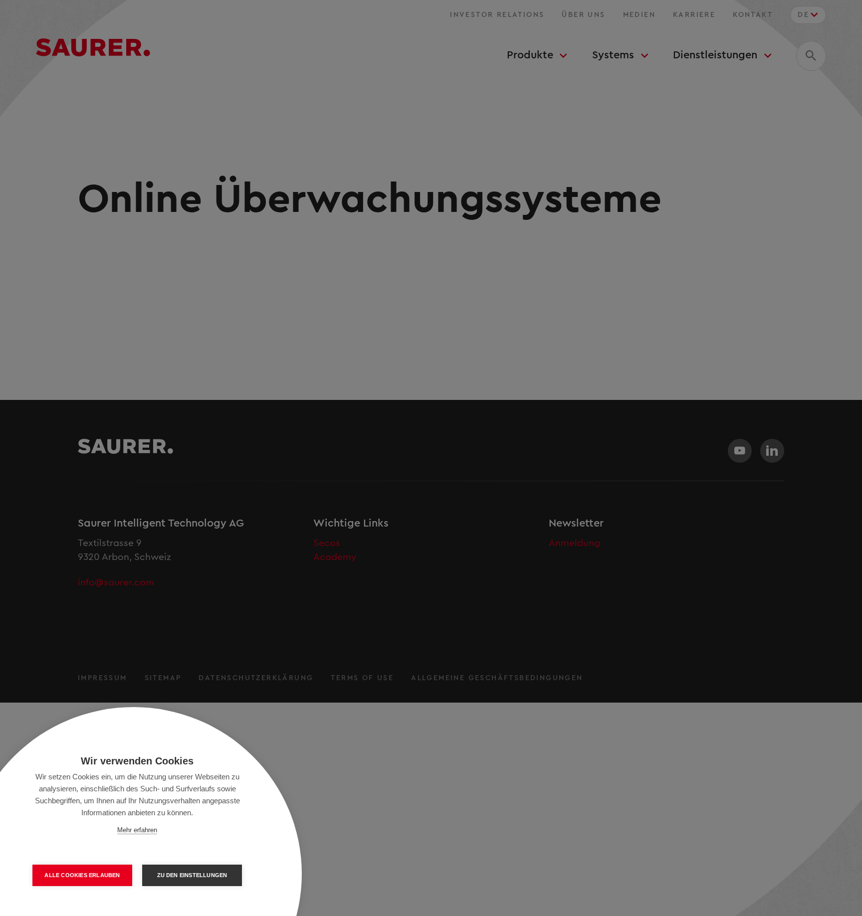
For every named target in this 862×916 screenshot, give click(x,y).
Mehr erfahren (137, 830)
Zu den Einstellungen (192, 875)
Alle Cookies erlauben (82, 875)
